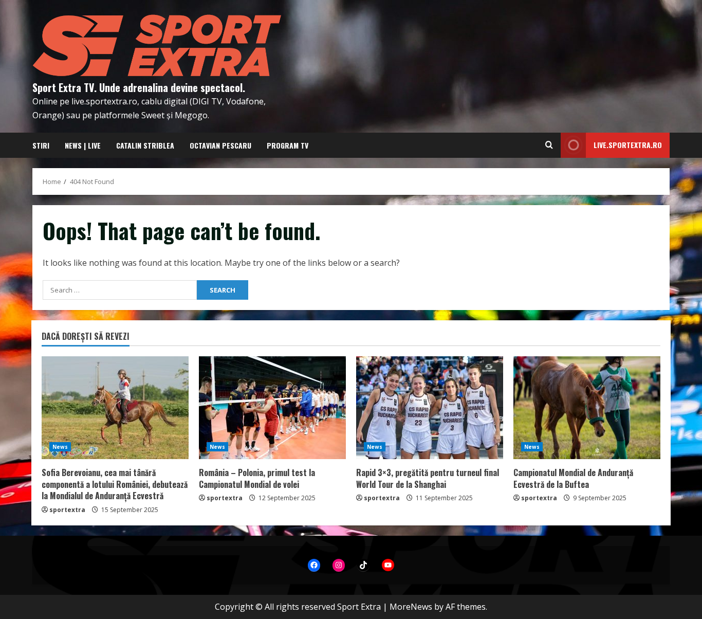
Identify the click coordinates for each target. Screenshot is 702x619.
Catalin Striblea (145, 145)
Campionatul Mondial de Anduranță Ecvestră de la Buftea (573, 478)
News (60, 446)
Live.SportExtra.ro (628, 144)
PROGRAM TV (287, 145)
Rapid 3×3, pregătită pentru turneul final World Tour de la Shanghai (427, 478)
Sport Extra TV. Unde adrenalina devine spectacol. (138, 87)
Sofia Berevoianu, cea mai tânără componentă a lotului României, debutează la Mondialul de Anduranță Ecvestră (115, 484)
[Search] (549, 145)
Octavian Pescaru (220, 145)
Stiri (40, 145)
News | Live (83, 145)
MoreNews (411, 606)
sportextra (67, 509)
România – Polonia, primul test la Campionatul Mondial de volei (257, 478)
